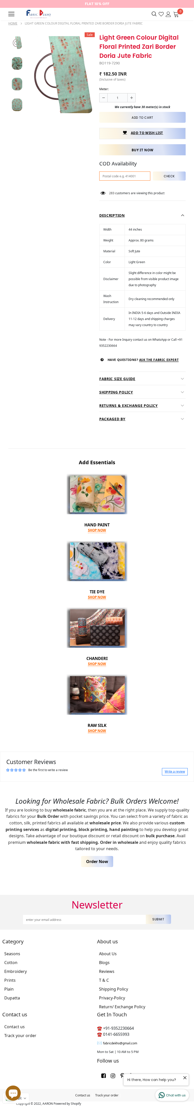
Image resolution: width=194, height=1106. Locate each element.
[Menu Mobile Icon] (11, 14)
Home (12, 23)
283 (111, 193)
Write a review (175, 771)
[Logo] (38, 14)
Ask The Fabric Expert (159, 360)
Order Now (97, 861)
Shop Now (97, 530)
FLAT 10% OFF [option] (97, 3)
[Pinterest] (122, 1075)
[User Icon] (168, 14)
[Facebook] (103, 1075)
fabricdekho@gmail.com (120, 1043)
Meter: (104, 89)
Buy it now (143, 150)
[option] (60, 74)
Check (169, 176)
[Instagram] (112, 1075)
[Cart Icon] (176, 14)
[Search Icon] (154, 14)
